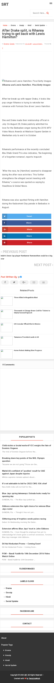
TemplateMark (34, 678)
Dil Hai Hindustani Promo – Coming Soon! (21, 544)
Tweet (29, 216)
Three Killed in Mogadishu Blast (26, 297)
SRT (5, 4)
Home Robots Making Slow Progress (28, 350)
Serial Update (12, 601)
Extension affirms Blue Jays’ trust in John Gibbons (25, 529)
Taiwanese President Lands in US (26, 337)
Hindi (8, 597)
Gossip (12, 44)
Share (29, 223)
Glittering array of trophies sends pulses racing (24, 519)
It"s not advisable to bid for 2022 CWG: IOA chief (24, 483)
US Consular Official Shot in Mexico (27, 324)
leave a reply (38, 44)
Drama (6, 44)
